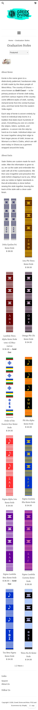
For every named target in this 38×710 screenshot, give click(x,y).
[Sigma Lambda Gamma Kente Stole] (28, 541)
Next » (21, 666)
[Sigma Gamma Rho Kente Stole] (28, 465)
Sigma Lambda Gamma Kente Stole (28, 578)
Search (5, 681)
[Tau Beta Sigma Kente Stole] (9, 619)
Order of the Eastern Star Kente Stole (9, 424)
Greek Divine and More (21, 702)
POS (32, 702)
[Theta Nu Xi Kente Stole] (28, 619)
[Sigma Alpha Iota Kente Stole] (9, 465)
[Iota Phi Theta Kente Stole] (28, 227)
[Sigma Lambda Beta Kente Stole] (9, 541)
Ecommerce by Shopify (19, 705)
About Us (6, 684)
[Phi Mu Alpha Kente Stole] (28, 387)
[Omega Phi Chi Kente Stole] (28, 302)
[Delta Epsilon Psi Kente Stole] (10, 219)
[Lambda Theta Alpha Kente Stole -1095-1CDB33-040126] (9, 302)
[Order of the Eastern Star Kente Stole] (9, 387)
